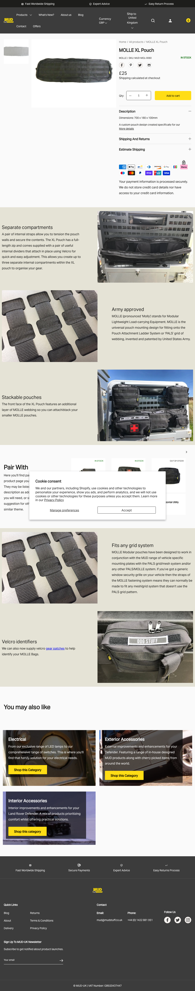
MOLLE (123, 57)
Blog (80, 15)
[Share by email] (149, 65)
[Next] (186, 452)
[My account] (170, 20)
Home (122, 42)
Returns (35, 913)
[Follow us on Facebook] (167, 921)
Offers (37, 26)
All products (136, 42)
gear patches (55, 648)
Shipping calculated (131, 78)
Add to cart (173, 95)
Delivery (9, 928)
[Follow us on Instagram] (188, 921)
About (7, 920)
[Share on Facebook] (121, 65)
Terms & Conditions (41, 920)
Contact (21, 26)
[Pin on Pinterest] (130, 65)
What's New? (46, 15)
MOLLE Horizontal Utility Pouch (166, 503)
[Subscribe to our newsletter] (61, 959)
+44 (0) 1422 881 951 (140, 920)
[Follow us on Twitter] (177, 921)
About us (66, 15)
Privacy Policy (54, 499)
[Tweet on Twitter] (140, 65)
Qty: (121, 95)
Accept (126, 510)
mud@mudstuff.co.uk (109, 920)
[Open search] (153, 20)
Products (21, 15)
